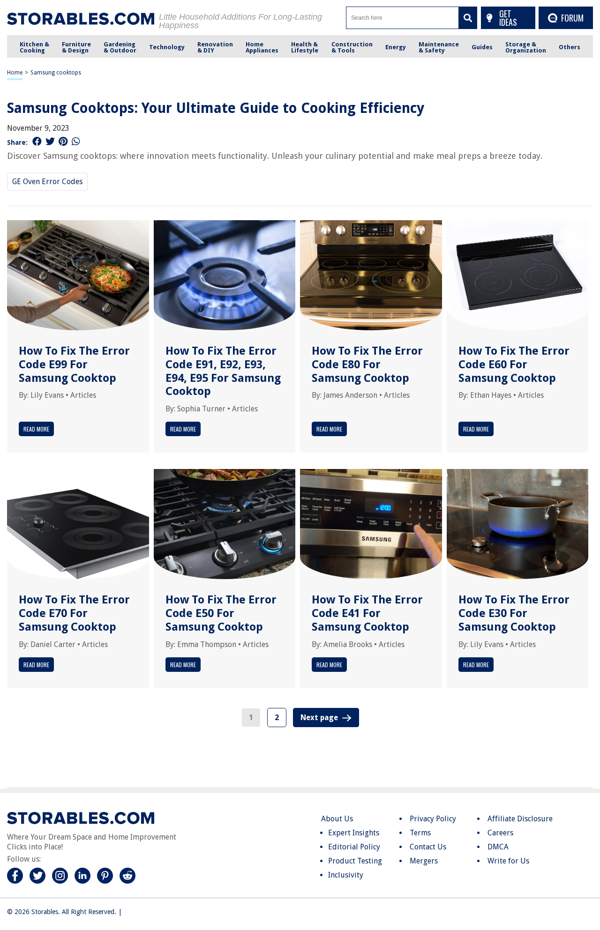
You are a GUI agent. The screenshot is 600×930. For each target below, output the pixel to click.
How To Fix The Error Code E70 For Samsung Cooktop (74, 613)
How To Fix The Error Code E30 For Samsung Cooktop (514, 613)
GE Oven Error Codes (47, 181)
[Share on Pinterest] (63, 141)
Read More (36, 429)
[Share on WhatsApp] (76, 141)
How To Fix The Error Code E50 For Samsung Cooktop (221, 613)
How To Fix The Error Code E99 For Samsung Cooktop (74, 364)
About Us (337, 818)
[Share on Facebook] (37, 141)
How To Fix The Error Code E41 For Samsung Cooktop (367, 613)
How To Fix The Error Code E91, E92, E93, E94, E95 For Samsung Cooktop (223, 371)
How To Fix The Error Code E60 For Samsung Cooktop (514, 364)
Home (14, 72)
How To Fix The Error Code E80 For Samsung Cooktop (367, 364)
